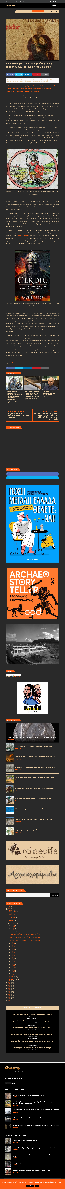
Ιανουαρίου (12, 979)
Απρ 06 (13, 967)
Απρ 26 (13, 929)
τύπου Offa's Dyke (23, 235)
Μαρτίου (12, 976)
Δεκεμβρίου (12, 911)
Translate (17, 676)
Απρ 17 (13, 951)
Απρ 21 (13, 945)
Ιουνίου (11, 920)
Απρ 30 (13, 925)
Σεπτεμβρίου (13, 916)
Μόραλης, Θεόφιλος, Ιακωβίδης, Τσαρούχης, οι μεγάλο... (25, 937)
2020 (9, 985)
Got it (37, 1185)
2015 (9, 993)
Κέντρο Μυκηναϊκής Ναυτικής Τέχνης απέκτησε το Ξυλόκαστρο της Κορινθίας (32, 86)
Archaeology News (15, 363)
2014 (9, 994)
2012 (9, 997)
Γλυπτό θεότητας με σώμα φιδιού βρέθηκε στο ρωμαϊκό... (26, 933)
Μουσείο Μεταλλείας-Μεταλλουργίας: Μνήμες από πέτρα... (26, 939)
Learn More (30, 1185)
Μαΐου (11, 922)
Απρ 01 (13, 975)
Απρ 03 (13, 972)
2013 (9, 996)
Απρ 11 (13, 960)
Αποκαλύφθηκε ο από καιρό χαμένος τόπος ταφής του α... (26, 936)
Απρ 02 (13, 973)
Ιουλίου (11, 919)
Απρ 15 (13, 954)
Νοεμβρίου (12, 913)
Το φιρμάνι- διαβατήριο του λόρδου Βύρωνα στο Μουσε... (26, 934)
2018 (9, 988)
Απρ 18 (13, 949)
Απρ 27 (13, 928)
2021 (9, 984)
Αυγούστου (12, 917)
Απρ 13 (13, 957)
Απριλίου (13, 923)
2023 (9, 981)
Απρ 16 (13, 952)
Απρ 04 (13, 970)
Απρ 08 (13, 964)
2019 (9, 987)
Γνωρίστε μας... (24, 1)
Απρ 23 (13, 943)
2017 (9, 990)
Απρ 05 (13, 969)
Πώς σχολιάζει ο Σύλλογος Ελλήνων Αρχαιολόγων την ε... (26, 940)
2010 (9, 1000)
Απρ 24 (13, 942)
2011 (9, 999)
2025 (9, 908)
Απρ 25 (14, 931)
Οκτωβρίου (12, 914)
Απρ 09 (13, 963)
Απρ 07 (13, 966)
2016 (9, 991)
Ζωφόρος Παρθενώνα (32, 1045)
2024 (10, 910)
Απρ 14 (13, 955)
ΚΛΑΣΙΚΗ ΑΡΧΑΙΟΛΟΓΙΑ (32, 1038)
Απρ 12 (13, 958)
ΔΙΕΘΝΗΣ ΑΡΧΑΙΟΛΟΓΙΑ (32, 1025)
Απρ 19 (13, 948)
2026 (9, 907)
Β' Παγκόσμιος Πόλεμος (32, 1018)
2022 (9, 982)
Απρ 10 (13, 961)
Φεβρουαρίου (13, 978)
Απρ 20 (13, 946)
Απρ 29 (13, 927)
